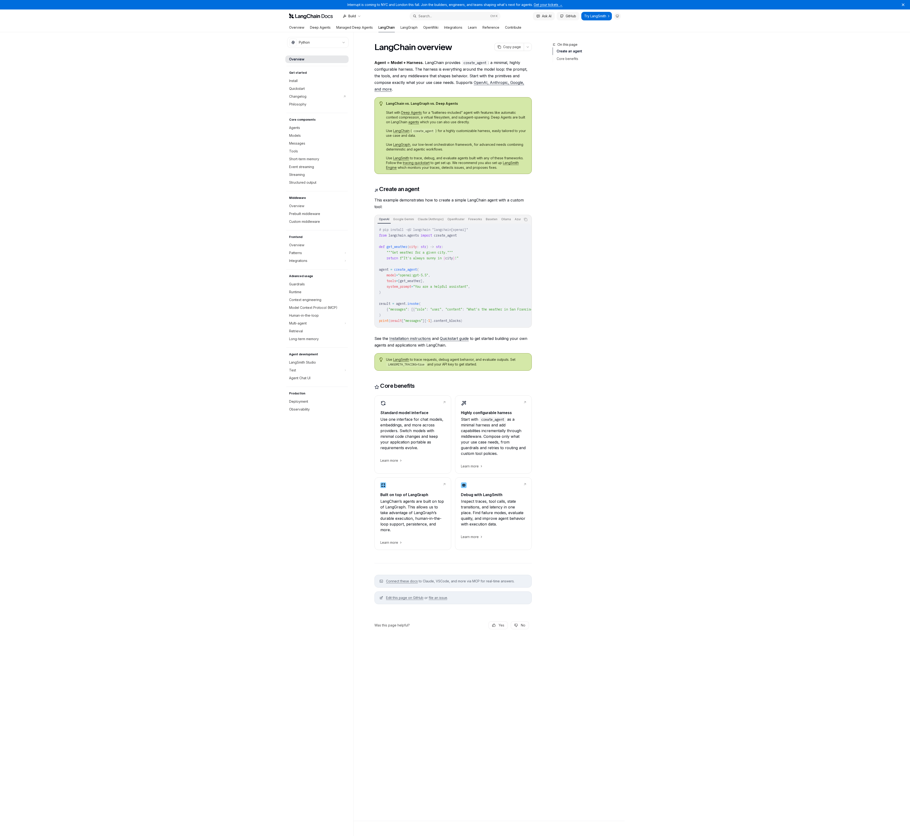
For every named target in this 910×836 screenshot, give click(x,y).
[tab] (384, 219)
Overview (296, 27)
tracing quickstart (416, 163)
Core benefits (567, 59)
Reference (490, 27)
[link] (412, 434)
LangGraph (409, 27)
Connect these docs (402, 581)
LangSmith (401, 158)
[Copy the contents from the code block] (526, 219)
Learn (472, 27)
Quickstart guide (454, 338)
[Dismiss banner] (903, 5)
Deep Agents (320, 27)
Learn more (389, 460)
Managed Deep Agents (354, 27)
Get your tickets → (548, 5)
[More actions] (528, 47)
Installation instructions (410, 338)
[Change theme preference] (617, 16)
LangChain (386, 27)
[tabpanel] (453, 275)
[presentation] (448, 219)
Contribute (513, 27)
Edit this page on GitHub (404, 598)
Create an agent (569, 51)
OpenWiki (430, 27)
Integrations (453, 27)
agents (413, 122)
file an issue (438, 598)
